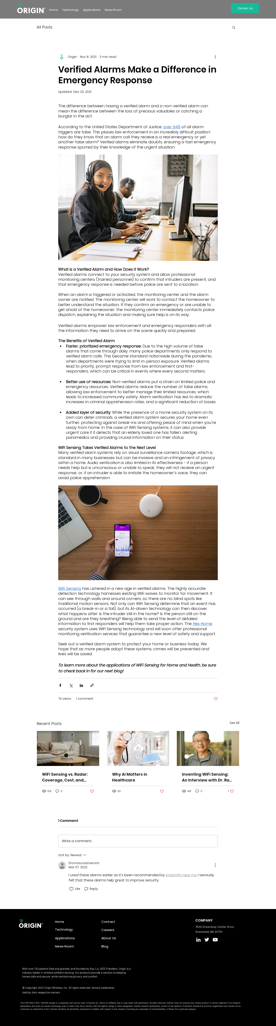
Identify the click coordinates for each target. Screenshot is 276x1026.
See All (234, 723)
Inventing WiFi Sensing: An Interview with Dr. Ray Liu (207, 777)
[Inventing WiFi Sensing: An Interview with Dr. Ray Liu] (208, 748)
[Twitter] (207, 940)
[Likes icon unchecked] (71, 889)
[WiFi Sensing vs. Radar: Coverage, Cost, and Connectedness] (68, 748)
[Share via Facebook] (60, 685)
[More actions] (215, 56)
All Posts (44, 27)
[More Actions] (215, 865)
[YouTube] (215, 940)
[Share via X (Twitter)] (71, 685)
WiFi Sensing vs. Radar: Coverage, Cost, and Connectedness (65, 777)
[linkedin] (198, 940)
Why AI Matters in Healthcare (129, 777)
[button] (113, 10)
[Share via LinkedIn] (81, 685)
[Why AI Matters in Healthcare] (138, 748)
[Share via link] (92, 685)
